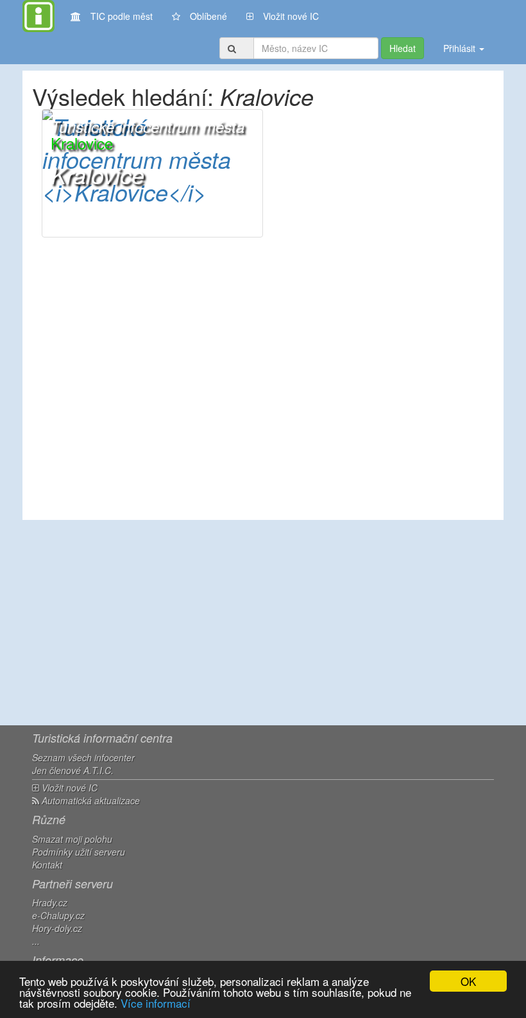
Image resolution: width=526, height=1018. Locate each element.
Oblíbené (208, 16)
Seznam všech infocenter (83, 757)
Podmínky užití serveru (78, 851)
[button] (152, 173)
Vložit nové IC (291, 16)
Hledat (402, 48)
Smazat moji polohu (72, 839)
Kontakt (47, 864)
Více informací (156, 1003)
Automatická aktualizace (89, 800)
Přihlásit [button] (460, 48)
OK (468, 981)
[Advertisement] (263, 622)
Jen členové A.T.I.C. (73, 770)
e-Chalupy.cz (58, 915)
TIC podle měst (121, 16)
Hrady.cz (49, 902)
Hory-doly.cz (57, 928)
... (36, 941)
